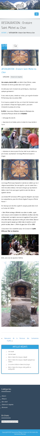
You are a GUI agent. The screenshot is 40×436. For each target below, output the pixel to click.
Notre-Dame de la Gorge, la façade (17, 357)
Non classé (4, 402)
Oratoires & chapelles (16, 77)
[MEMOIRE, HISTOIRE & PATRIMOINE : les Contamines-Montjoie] (20, 5)
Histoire (4, 396)
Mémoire (4, 399)
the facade (11, 351)
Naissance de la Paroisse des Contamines (21, 338)
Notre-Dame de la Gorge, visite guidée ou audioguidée (19, 368)
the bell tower (12, 354)
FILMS (9, 341)
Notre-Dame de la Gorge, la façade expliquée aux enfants (21, 361)
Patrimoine (4, 407)
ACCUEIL (4, 33)
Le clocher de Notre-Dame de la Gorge (19, 364)
